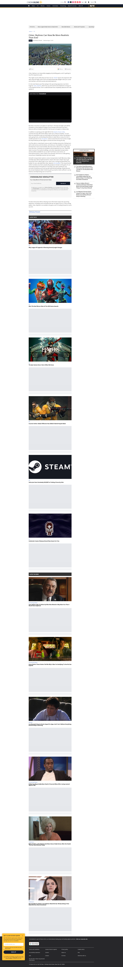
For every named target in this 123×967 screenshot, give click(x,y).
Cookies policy (81, 949)
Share (32, 69)
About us (64, 952)
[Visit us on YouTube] (75, 2)
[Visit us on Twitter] (71, 2)
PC (34, 31)
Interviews (55, 6)
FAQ (79, 952)
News (33, 6)
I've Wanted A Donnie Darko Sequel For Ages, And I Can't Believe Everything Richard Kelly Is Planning (84, 194)
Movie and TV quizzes (79, 26)
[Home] (29, 5)
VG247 (55, 78)
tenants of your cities (59, 132)
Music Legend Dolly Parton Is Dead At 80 (48, 26)
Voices (48, 6)
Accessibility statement (34, 952)
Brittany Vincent (38, 40)
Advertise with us (82, 955)
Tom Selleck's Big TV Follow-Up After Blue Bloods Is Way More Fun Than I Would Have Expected (84, 160)
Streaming (63, 6)
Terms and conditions (34, 949)
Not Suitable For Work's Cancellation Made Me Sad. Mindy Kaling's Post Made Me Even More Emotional (84, 177)
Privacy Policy (15, 957)
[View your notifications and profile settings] (88, 2)
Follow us (61, 69)
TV (37, 6)
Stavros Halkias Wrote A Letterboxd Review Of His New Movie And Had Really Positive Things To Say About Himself (84, 186)
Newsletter (69, 69)
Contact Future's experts (51, 949)
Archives (64, 955)
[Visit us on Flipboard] (77, 2)
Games (30, 31)
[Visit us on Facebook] (68, 2)
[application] (50, 107)
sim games (44, 139)
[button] (93, 2)
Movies (42, 6)
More (80, 6)
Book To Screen (72, 6)
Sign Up (13, 952)
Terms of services (48, 187)
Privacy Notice (36, 188)
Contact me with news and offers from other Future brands (13, 948)
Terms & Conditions (9, 958)
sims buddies (56, 163)
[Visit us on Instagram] (73, 2)
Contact (47, 955)
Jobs (30, 955)
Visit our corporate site (81, 939)
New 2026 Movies (66, 26)
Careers (47, 952)
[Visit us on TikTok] (80, 2)
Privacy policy (65, 949)
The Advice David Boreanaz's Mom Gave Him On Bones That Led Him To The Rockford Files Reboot (84, 169)
